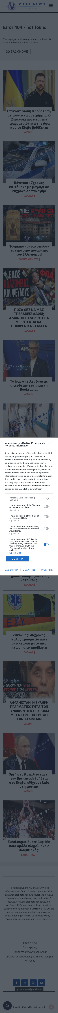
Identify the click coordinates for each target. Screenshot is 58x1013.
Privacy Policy (46, 570)
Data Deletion (11, 570)
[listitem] (29, 499)
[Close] (52, 443)
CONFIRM (17, 559)
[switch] (46, 506)
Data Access (29, 570)
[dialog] (29, 506)
